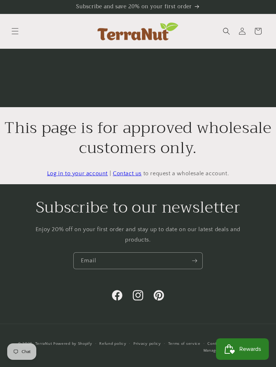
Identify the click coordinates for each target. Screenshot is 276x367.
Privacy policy (147, 344)
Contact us (127, 173)
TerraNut (43, 344)
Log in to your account (77, 173)
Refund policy (112, 344)
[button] (15, 31)
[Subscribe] (194, 260)
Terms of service (184, 344)
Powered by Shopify (72, 344)
